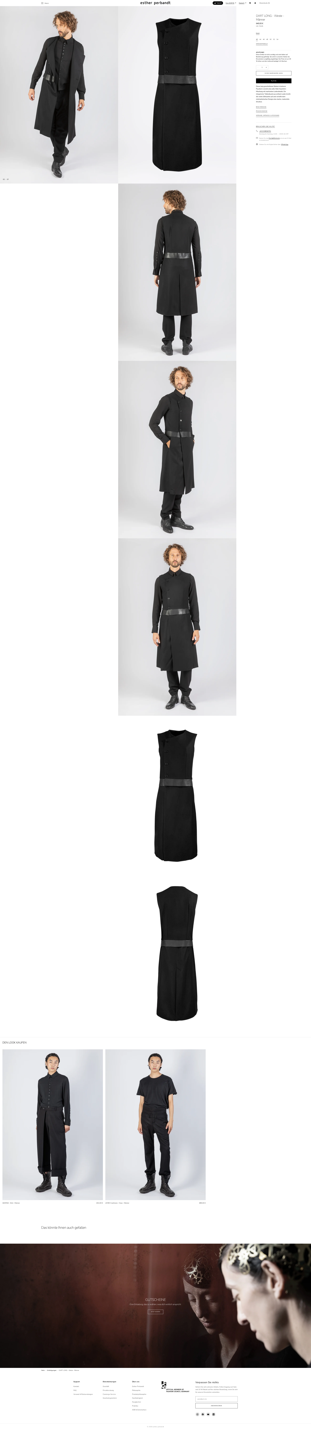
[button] (250, 3)
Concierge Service (109, 1394)
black (258, 33)
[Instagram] (197, 1414)
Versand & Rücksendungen (83, 1394)
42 (257, 39)
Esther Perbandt (138, 1386)
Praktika (135, 1406)
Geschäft (106, 1386)
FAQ (74, 1390)
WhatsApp (284, 144)
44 (260, 39)
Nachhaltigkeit (137, 1398)
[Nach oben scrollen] (307, 1426)
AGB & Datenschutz (139, 1410)
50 (270, 39)
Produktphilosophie (139, 1394)
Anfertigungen (51, 1370)
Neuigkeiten (136, 1402)
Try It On (274, 81)
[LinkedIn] (214, 1414)
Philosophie (136, 1390)
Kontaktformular (274, 138)
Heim (43, 1370)
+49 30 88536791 (265, 131)
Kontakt (76, 1386)
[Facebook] (203, 1414)
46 (264, 39)
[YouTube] (208, 1414)
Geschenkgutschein (110, 1398)
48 (267, 39)
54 (277, 39)
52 (274, 39)
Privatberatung (108, 1390)
